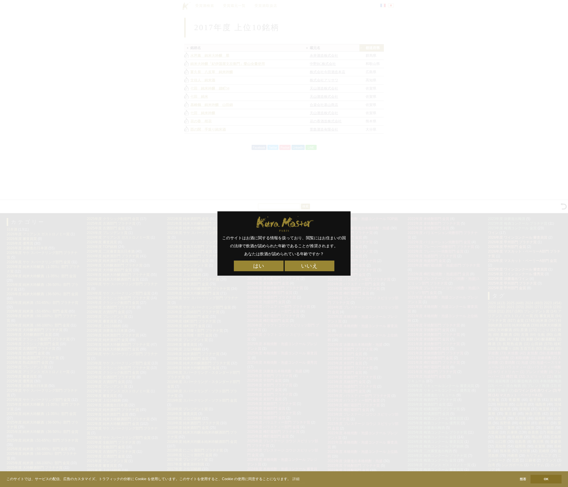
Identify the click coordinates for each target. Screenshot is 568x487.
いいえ (309, 266)
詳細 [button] (296, 479)
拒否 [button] (523, 479)
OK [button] (546, 479)
